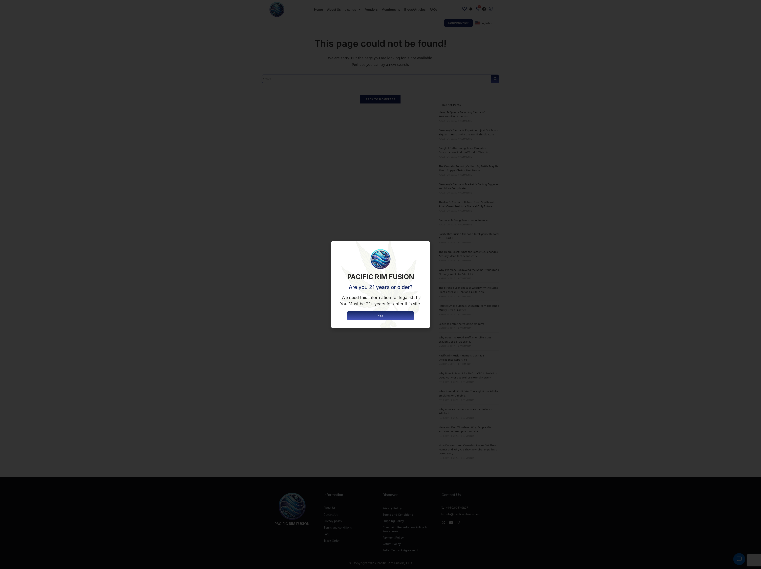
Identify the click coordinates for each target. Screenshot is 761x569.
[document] (380, 284)
